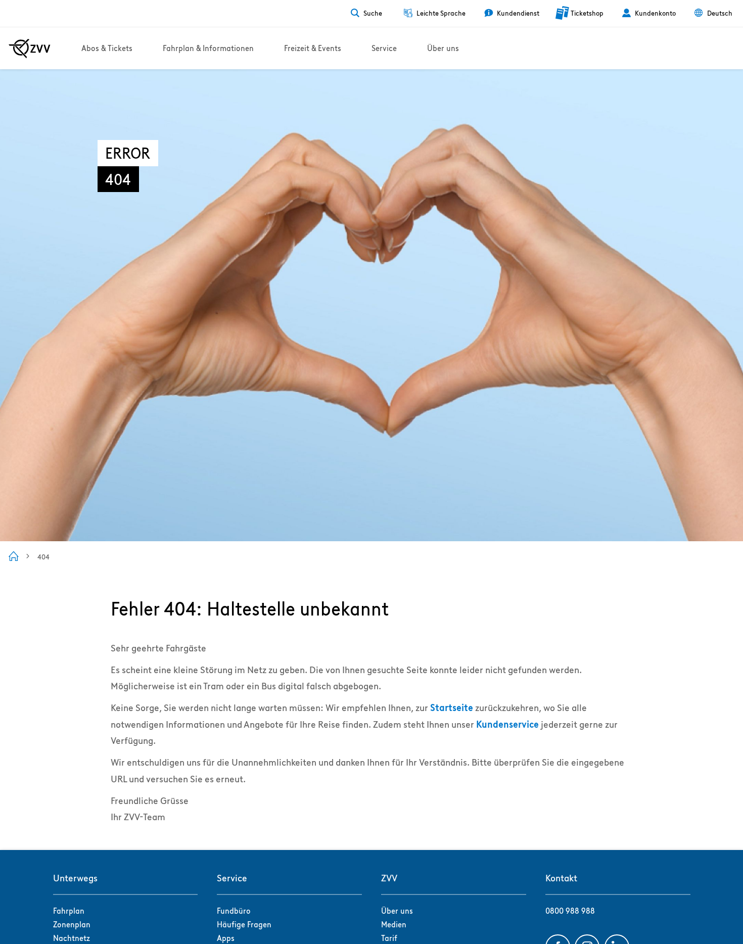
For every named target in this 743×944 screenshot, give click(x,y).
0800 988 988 (570, 911)
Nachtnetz (71, 938)
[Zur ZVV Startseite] (29, 48)
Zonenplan (71, 924)
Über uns (397, 911)
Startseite (451, 708)
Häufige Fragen (244, 924)
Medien (393, 924)
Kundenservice (507, 724)
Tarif (389, 938)
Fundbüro (234, 911)
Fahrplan (68, 911)
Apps (226, 938)
